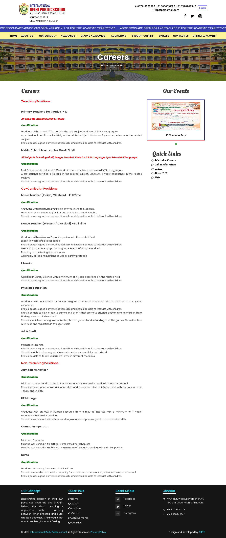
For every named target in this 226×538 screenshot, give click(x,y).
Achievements (79, 517)
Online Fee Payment (204, 36)
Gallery (158, 169)
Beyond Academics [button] (93, 36)
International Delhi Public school (48, 532)
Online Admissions (165, 164)
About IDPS (161, 173)
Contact (76, 522)
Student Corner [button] (142, 36)
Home (13, 36)
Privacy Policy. (98, 532)
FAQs (157, 177)
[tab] (81, 111)
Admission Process (165, 160)
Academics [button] (68, 36)
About (74, 503)
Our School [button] (47, 36)
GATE (202, 532)
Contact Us (181, 36)
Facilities (76, 508)
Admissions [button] (118, 36)
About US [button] (27, 36)
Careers (164, 36)
